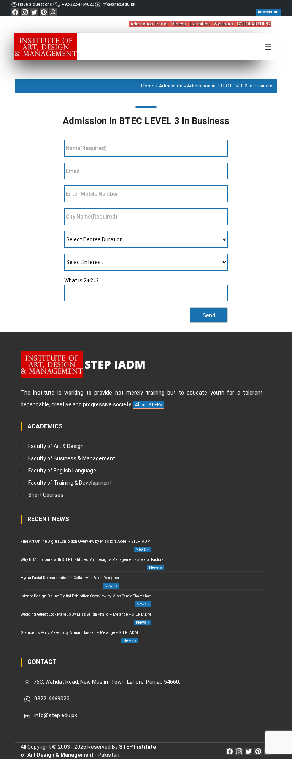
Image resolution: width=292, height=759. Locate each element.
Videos (178, 24)
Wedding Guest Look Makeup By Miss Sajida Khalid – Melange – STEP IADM (86, 614)
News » (142, 549)
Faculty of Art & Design (56, 446)
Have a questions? (36, 4)
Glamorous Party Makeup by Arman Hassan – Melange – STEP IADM (79, 633)
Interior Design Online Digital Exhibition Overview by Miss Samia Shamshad (86, 596)
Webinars (223, 24)
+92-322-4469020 (77, 4)
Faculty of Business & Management (71, 458)
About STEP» (148, 404)
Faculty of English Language (62, 470)
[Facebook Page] (15, 12)
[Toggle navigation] (268, 46)
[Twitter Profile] (34, 12)
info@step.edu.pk (117, 4)
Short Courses (45, 495)
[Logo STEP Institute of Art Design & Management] (45, 46)
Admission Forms (149, 24)
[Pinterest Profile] (44, 12)
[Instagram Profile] (25, 12)
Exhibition (200, 24)
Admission (170, 86)
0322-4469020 (52, 699)
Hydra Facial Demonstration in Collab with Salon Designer (70, 578)
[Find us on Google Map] (53, 12)
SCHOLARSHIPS (253, 24)
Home (147, 86)
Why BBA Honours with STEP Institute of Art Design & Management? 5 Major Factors (92, 560)
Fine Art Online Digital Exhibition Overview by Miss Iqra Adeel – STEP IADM (86, 541)
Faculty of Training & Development (70, 483)
